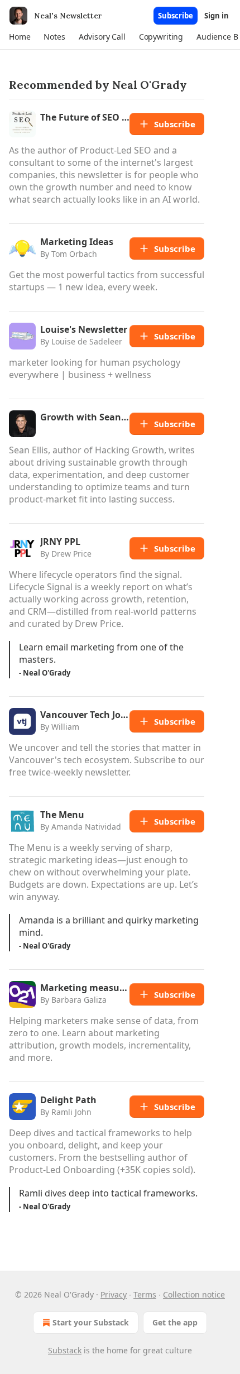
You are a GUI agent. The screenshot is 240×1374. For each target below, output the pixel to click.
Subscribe (175, 16)
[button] (19, 37)
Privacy (113, 1294)
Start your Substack (90, 1322)
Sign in (216, 16)
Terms (144, 1294)
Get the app (175, 1322)
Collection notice (194, 1294)
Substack (64, 1350)
